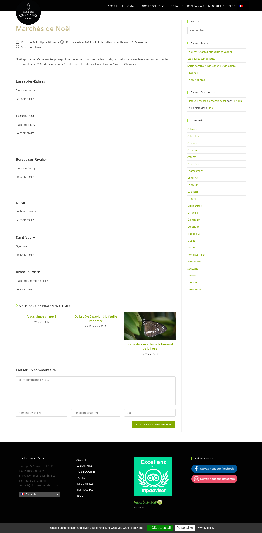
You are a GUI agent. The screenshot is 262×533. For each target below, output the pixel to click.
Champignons (195, 171)
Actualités (193, 136)
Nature (191, 247)
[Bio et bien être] (148, 502)
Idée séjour (193, 233)
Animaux (192, 143)
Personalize (185, 527)
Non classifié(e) (196, 254)
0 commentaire (31, 47)
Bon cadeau (85, 489)
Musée (191, 240)
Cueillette (192, 191)
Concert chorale (196, 79)
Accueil (81, 459)
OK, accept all (161, 527)
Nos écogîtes (86, 471)
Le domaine (84, 465)
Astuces (191, 157)
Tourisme (192, 282)
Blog (79, 495)
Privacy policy (205, 527)
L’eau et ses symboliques (201, 58)
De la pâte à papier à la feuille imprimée (95, 318)
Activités (106, 42)
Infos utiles (85, 483)
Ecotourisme (140, 507)
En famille (192, 212)
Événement (142, 42)
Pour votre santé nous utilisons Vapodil (209, 51)
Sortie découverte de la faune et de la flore (150, 346)
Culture (191, 199)
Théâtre (191, 275)
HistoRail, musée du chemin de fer (206, 101)
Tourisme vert (195, 289)
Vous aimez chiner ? (41, 316)
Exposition (193, 226)
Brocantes (193, 164)
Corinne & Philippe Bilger (38, 42)
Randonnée (194, 261)
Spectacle (192, 268)
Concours (192, 185)
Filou (210, 107)
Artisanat (123, 42)
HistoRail (192, 72)
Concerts (192, 177)
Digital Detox (194, 205)
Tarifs (80, 478)
